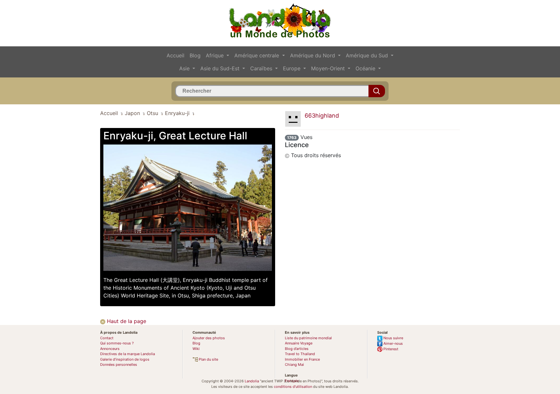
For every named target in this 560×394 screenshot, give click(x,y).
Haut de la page (125, 321)
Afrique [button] (215, 55)
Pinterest (390, 349)
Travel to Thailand (300, 354)
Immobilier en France (302, 359)
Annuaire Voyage (298, 343)
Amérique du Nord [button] (313, 55)
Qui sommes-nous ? (117, 343)
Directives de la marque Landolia (127, 354)
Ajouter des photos (208, 338)
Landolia (252, 381)
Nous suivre (392, 338)
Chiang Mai (294, 364)
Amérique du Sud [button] (368, 55)
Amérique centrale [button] (257, 55)
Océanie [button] (366, 68)
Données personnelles (118, 364)
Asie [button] (185, 68)
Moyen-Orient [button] (328, 68)
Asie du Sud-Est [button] (220, 68)
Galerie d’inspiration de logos (124, 359)
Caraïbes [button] (262, 68)
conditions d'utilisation (293, 386)
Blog (195, 55)
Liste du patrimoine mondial (308, 338)
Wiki (196, 348)
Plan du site (208, 359)
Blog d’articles (297, 348)
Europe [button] (292, 68)
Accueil (175, 55)
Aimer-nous (392, 343)
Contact (106, 338)
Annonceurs (110, 348)
